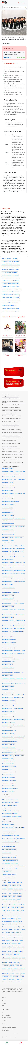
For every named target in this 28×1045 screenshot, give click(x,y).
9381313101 (8, 57)
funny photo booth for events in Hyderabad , (10, 266)
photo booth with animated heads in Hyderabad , (11, 291)
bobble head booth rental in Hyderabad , (9, 258)
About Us (4, 1000)
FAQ (3, 1012)
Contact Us (4, 1003)
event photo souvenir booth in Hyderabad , (10, 275)
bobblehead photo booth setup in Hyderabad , (10, 261)
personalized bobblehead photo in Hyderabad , (11, 277)
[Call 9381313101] (4, 57)
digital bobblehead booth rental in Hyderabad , (10, 286)
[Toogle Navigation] (25, 3)
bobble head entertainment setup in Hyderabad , (11, 300)
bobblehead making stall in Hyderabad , (9, 305)
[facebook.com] (4, 1037)
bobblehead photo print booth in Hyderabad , (10, 294)
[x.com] (8, 1037)
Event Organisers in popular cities (10, 466)
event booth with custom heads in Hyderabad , (10, 308)
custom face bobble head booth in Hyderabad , (10, 264)
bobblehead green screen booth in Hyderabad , (11, 280)
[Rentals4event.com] (4, 3)
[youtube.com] (12, 1037)
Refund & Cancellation (6, 1017)
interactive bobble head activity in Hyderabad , (10, 269)
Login (3, 1005)
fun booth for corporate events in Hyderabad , (10, 297)
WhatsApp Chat (21, 57)
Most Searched (5, 394)
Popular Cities (5, 880)
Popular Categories (7, 794)
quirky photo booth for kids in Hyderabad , (10, 302)
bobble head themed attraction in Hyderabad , (10, 311)
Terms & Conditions (6, 1015)
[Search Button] (25, 7)
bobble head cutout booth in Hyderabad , (9, 272)
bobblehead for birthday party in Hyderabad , (10, 283)
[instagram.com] (17, 1037)
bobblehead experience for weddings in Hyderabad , (11, 289)
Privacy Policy (4, 1020)
